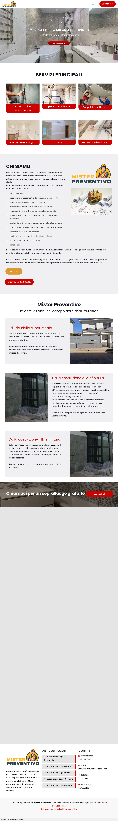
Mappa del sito (70, 809)
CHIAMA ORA (107, 4)
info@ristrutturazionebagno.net (92, 769)
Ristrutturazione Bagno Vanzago (58, 766)
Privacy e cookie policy (51, 809)
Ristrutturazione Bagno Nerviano (58, 779)
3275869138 (83, 778)
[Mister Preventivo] (9, 4)
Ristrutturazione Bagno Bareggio (58, 785)
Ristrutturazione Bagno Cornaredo (54, 758)
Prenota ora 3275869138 (59, 43)
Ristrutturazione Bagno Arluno (57, 772)
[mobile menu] (93, 4)
